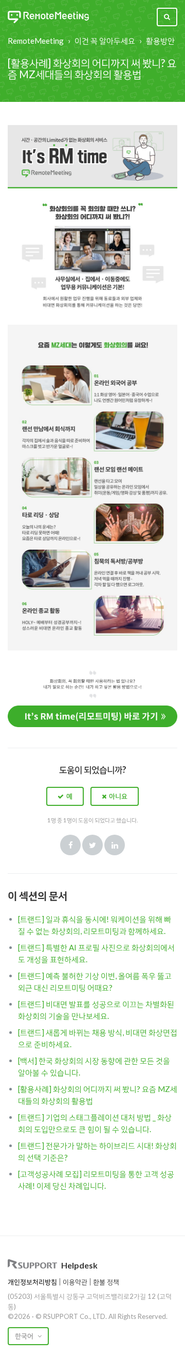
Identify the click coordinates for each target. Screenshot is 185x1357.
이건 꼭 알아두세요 (105, 40)
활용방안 (160, 40)
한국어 (25, 1336)
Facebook (70, 845)
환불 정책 (106, 1282)
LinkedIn (114, 845)
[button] (65, 796)
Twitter (92, 845)
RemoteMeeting (36, 40)
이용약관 (75, 1282)
